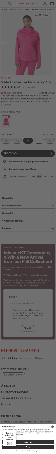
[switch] (9, 443)
